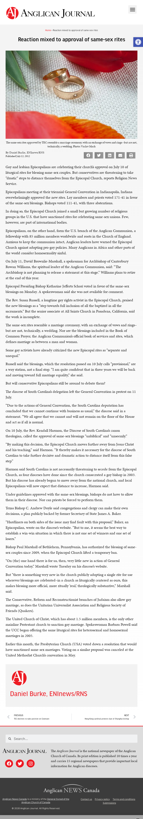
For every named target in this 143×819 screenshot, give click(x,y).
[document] (71, 409)
